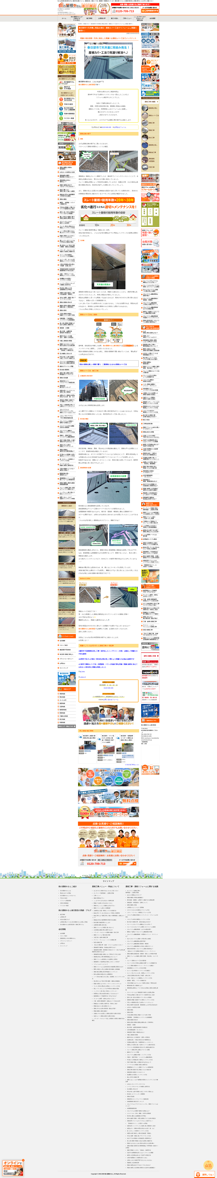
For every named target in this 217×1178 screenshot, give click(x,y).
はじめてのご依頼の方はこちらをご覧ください (106, 890)
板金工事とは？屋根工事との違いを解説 (67, 190)
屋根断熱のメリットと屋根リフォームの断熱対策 (67, 478)
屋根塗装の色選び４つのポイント (148, 471)
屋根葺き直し (153, 145)
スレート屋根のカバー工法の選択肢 (151, 371)
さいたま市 (63, 700)
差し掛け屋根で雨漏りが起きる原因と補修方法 (139, 1141)
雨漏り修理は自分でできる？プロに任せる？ (67, 185)
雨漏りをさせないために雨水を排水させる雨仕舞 (67, 344)
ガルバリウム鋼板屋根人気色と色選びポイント (150, 303)
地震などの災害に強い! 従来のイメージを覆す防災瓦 (141, 1044)
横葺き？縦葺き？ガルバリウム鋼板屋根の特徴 (151, 312)
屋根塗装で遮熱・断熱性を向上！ (136, 1032)
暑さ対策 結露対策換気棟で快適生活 (66, 332)
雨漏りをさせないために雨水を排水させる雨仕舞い (140, 1143)
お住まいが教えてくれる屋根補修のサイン (150, 354)
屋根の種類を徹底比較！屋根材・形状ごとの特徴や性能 (142, 953)
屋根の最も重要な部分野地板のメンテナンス (66, 373)
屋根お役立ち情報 (148, 432)
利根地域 (62, 722)
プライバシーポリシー (66, 659)
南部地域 (62, 703)
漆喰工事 (152, 123)
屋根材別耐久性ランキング (65, 386)
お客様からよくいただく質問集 (135, 907)
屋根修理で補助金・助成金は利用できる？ (150, 498)
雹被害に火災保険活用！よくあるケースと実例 (150, 493)
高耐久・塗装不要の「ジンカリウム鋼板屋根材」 (140, 1057)
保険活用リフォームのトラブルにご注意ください (151, 561)
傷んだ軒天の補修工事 (133, 1077)
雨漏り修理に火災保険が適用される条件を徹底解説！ (141, 1167)
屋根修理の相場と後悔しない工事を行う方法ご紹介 (107, 954)
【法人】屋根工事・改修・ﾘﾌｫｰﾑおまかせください (151, 634)
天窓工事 (152, 167)
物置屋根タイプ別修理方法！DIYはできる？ (150, 591)
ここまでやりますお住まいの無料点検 (140, 18)
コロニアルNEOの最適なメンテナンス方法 (150, 411)
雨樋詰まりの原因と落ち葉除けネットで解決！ (151, 613)
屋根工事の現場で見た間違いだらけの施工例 (150, 467)
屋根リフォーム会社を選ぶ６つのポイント (151, 428)
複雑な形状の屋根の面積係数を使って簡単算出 (67, 306)
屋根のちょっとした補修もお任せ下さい (104, 905)
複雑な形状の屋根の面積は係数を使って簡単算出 (140, 1022)
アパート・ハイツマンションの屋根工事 (150, 626)
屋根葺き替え (153, 108)
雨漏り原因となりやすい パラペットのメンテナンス (107, 983)
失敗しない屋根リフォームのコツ (150, 336)
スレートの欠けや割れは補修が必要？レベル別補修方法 (142, 963)
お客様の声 (102, 18)
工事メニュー (127, 18)
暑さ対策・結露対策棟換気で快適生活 (137, 1027)
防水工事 (152, 137)
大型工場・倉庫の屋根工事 (101, 937)
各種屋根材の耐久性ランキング (135, 1101)
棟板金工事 (152, 152)
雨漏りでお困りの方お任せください (103, 903)
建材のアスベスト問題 (66, 366)
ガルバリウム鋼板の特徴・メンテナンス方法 (139, 1054)
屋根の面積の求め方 (66, 302)
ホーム (64, 18)
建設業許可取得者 (65, 649)
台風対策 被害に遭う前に (100, 925)
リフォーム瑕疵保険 (65, 900)
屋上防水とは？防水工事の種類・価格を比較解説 (67, 246)
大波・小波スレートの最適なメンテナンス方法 (67, 274)
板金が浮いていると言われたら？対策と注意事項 (151, 548)
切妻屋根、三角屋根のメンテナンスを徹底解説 (67, 319)
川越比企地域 (64, 716)
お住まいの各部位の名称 (67, 172)
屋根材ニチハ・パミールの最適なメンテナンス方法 (151, 402)
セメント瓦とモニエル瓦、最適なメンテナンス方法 (140, 973)
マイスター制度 (64, 905)
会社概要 (152, 18)
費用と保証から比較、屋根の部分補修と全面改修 (151, 349)
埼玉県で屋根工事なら (66, 654)
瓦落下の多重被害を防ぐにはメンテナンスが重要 (150, 440)
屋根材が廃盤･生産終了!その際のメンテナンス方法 (140, 1000)
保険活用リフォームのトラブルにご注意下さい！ (140, 1120)
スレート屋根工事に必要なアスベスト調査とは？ (67, 488)
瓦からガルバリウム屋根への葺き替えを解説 (150, 290)
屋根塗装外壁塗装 (152, 160)
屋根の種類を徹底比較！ (147, 363)
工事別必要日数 (148, 423)
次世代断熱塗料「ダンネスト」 (148, 476)
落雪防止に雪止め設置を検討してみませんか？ (106, 993)
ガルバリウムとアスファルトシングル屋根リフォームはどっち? (68, 411)
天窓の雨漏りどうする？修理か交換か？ (67, 469)
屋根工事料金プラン (99, 898)
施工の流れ (114, 18)
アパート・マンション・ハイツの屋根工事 (105, 940)
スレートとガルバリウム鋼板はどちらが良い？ (150, 281)
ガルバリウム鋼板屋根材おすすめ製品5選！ (150, 308)
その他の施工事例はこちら (132, 764)
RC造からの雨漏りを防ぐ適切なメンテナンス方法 (67, 455)
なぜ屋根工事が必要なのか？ (150, 332)
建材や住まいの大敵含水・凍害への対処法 (66, 336)
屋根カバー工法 (154, 115)
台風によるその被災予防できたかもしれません (151, 436)
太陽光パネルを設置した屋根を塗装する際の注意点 (107, 1013)
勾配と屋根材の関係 (66, 340)
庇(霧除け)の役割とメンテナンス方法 (65, 279)
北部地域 (62, 706)
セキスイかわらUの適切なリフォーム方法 (138, 910)
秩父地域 (62, 719)
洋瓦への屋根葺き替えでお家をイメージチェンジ (67, 405)
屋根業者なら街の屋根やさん (68, 938)
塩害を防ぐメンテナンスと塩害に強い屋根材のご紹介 (141, 1126)
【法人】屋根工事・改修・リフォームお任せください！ (108, 945)
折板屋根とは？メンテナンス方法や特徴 (150, 389)
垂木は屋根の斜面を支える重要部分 (103, 974)
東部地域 (62, 693)
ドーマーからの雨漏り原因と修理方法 (66, 464)
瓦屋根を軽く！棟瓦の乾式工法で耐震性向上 (139, 1039)
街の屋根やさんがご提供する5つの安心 (76, 18)
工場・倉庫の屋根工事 (150, 621)
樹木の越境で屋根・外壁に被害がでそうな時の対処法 (151, 556)
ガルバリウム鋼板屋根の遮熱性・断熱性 (150, 299)
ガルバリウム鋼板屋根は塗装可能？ (150, 294)
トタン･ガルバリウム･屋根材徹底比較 (66, 417)
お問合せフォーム (120, 127)
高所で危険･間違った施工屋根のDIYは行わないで (67, 440)
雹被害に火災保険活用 (133, 1162)
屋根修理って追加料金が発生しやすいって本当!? (150, 552)
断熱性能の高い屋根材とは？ (64, 474)
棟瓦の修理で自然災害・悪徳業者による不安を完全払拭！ (142, 1005)
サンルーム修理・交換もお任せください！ (150, 595)
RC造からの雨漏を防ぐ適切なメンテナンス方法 (140, 1059)
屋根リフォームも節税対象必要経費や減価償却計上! (151, 638)
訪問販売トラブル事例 (150, 539)
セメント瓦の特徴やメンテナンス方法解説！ (67, 255)
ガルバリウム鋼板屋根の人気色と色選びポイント (140, 946)
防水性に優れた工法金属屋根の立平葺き (66, 288)
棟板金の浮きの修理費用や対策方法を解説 (67, 195)
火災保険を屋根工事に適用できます (103, 930)
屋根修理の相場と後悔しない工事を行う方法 (150, 340)
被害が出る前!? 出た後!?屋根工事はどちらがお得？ (151, 530)
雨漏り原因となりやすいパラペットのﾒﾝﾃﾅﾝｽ (67, 236)
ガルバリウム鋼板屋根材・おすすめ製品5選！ (139, 929)
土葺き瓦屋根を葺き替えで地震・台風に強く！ (67, 265)
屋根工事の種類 (150, 102)
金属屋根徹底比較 (132, 1108)
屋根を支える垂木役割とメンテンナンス (66, 445)
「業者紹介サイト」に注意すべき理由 (150, 565)
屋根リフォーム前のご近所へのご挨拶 (149, 517)
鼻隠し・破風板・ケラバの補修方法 (67, 203)
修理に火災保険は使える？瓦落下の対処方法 (151, 445)
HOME (80, 23)
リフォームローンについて (101, 964)
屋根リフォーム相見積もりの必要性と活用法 (105, 959)
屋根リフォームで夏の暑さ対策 (102, 935)
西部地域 (62, 713)
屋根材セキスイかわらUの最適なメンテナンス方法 (151, 407)
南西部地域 (63, 709)
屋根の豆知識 (64, 377)
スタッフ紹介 (64, 645)
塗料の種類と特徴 (150, 656)
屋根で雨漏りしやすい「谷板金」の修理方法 (66, 349)
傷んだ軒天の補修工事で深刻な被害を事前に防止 (67, 217)
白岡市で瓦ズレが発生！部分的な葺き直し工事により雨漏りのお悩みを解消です (107, 659)
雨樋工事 (152, 130)
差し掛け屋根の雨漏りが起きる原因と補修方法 (67, 323)
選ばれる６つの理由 (65, 893)
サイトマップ (64, 668)
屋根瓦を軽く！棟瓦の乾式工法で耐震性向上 (150, 454)
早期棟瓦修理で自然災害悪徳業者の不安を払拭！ (67, 269)
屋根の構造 (63, 199)
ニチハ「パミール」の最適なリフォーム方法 (139, 912)
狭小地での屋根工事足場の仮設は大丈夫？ (150, 415)
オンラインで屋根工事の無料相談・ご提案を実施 (150, 508)
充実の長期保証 (64, 903)
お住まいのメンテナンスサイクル (136, 1084)
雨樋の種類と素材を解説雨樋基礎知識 (67, 483)
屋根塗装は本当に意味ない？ (65, 181)
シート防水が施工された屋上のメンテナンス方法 (67, 231)
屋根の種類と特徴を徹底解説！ (66, 168)
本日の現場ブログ (65, 919)
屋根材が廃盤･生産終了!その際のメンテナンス (67, 400)
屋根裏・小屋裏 (64, 328)
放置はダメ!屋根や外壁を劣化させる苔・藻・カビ (67, 396)
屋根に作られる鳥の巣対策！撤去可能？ (150, 617)
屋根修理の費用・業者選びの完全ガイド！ (67, 176)
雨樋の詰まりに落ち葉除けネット (102, 1006)
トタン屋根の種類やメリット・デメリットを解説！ (140, 965)
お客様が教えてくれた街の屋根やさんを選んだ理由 (73, 922)
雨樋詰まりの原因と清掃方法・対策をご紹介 (105, 1003)
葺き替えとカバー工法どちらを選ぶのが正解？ (150, 358)
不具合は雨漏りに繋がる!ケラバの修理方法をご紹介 (141, 995)
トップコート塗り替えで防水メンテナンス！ (67, 493)
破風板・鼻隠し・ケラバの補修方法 (136, 980)
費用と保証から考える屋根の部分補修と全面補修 (107, 969)
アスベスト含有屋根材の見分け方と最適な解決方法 (140, 1047)
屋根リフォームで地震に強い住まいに (104, 927)
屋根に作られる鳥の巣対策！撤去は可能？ (105, 1008)
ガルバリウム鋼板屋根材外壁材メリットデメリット (151, 316)
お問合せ (62, 663)
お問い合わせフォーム (110, 699)
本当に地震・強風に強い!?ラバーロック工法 (139, 1136)
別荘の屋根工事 (148, 630)
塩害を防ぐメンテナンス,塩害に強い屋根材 (67, 391)
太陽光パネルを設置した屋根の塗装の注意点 (150, 393)
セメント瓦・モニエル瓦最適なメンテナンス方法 (67, 260)
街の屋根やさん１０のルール (68, 895)
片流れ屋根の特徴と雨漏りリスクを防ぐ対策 (67, 314)
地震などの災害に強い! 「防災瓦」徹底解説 (150, 462)
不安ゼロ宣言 (63, 898)
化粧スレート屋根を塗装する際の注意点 (149, 398)
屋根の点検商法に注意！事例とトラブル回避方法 (150, 543)
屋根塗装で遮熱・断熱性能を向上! (150, 480)
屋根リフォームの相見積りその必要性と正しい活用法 (151, 513)
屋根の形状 (63, 310)
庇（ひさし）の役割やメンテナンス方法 (67, 459)
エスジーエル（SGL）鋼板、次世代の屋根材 (139, 1113)
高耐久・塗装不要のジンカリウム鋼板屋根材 (67, 436)
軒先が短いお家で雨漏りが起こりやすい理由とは (67, 357)
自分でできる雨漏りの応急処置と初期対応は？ (150, 485)
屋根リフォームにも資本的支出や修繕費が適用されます (108, 966)
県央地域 (62, 697)
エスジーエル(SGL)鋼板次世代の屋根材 (67, 426)
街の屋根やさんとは (65, 890)
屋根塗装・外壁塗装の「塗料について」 (138, 902)
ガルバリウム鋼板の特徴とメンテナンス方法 (67, 431)
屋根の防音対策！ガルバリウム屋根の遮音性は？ (151, 321)
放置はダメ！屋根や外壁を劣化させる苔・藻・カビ (140, 1128)
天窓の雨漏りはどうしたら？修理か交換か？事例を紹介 (142, 983)
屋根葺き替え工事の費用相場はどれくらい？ (150, 345)
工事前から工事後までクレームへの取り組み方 (150, 522)
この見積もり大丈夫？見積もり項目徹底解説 (150, 526)
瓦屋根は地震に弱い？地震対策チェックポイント (151, 458)
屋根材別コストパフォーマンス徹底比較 (67, 381)
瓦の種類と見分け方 (66, 353)
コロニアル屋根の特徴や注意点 (148, 380)
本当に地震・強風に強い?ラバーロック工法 (68, 298)
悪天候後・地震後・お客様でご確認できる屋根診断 (140, 900)
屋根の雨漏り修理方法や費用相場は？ (67, 450)
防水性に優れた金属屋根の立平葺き (136, 1116)
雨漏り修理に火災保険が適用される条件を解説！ (150, 489)
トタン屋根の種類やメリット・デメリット (150, 385)
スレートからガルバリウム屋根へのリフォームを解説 (151, 286)
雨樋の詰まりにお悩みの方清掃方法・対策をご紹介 (151, 608)
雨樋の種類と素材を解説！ (101, 1011)
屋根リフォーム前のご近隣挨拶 (102, 908)
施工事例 (89, 18)
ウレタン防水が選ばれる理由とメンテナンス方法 (67, 227)
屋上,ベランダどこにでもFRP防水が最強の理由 (67, 241)
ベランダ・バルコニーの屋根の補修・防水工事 (106, 932)
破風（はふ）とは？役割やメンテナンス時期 (67, 497)
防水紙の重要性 (64, 369)
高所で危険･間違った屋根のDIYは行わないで (139, 1062)
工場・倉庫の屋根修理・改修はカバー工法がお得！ (151, 600)
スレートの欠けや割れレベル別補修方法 (150, 376)
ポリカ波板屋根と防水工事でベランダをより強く (151, 604)
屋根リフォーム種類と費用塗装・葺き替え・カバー (151, 367)
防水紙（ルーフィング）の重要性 (136, 1094)
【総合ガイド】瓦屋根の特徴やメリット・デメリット (141, 951)
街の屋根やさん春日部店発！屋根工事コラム (72, 924)
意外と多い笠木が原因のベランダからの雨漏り (67, 212)
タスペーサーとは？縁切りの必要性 (66, 222)
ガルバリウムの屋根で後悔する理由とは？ (66, 421)
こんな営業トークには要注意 (150, 535)
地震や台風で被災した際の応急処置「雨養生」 (67, 293)
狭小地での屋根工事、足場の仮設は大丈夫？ (139, 922)
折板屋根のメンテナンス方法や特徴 (136, 968)
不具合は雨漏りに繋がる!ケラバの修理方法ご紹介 (67, 208)
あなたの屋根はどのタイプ (134, 895)
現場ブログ (86, 23)
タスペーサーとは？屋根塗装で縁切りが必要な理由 (140, 992)
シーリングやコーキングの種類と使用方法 (67, 284)
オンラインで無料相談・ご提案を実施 (104, 893)
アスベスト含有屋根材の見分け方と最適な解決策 (67, 362)
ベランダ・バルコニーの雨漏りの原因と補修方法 (67, 250)
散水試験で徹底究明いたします (102, 922)
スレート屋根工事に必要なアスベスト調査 (138, 1049)
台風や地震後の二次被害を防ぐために (150, 449)
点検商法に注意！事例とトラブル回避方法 (105, 910)
